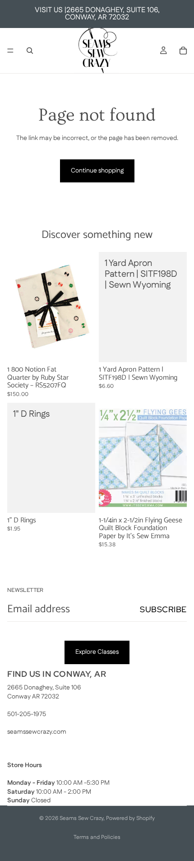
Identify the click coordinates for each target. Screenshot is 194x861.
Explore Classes (97, 651)
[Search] (30, 51)
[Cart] (183, 51)
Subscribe (163, 609)
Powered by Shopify (130, 818)
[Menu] (10, 50)
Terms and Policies (97, 837)
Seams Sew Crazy (81, 818)
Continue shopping (97, 170)
